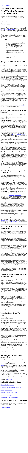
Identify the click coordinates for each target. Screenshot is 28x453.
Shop (10, 1)
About (7, 1)
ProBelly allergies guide (16, 221)
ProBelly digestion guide (20, 105)
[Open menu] (1, 2)
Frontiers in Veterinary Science (18, 134)
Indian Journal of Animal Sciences (8, 29)
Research (4, 1)
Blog (2, 1)
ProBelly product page (5, 220)
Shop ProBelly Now (6, 407)
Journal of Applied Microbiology (15, 195)
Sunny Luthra (10, 379)
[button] (14, 429)
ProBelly (2, 365)
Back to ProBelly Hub (6, 5)
